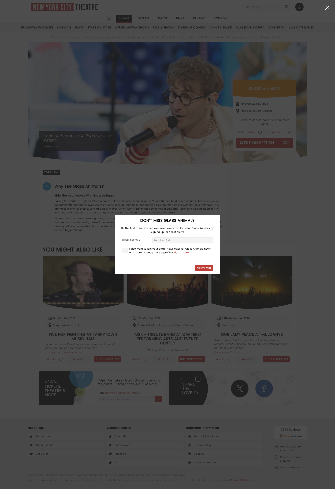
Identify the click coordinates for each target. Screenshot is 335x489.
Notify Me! (204, 268)
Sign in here (181, 252)
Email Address (131, 240)
